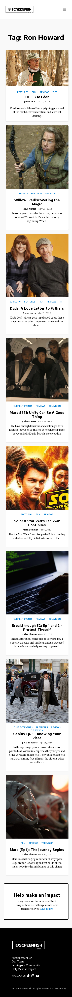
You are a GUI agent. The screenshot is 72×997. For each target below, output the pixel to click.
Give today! (46, 908)
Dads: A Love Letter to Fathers (37, 308)
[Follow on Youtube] (37, 976)
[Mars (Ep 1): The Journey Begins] (37, 807)
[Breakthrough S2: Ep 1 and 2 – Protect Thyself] (37, 582)
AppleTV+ (15, 302)
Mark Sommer (30, 529)
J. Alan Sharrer (30, 421)
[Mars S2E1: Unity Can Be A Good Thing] (37, 370)
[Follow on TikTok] (28, 976)
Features (22, 92)
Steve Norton (29, 208)
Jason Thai (29, 101)
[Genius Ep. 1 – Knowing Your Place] (37, 691)
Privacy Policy (59, 988)
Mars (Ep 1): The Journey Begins (37, 849)
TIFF (54, 92)
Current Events (22, 406)
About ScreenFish (22, 958)
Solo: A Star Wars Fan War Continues (37, 523)
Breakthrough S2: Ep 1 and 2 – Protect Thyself (37, 627)
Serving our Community (26, 965)
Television (55, 406)
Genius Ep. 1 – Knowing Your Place (37, 736)
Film (33, 92)
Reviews (44, 92)
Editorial (26, 514)
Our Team (18, 961)
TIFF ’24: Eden (37, 97)
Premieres (42, 727)
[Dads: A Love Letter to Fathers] (37, 265)
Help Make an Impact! (24, 969)
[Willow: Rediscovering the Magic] (37, 157)
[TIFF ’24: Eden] (37, 68)
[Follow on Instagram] (32, 976)
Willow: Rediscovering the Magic (37, 202)
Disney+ (23, 193)
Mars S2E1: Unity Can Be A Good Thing (37, 414)
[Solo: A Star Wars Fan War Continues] (37, 478)
